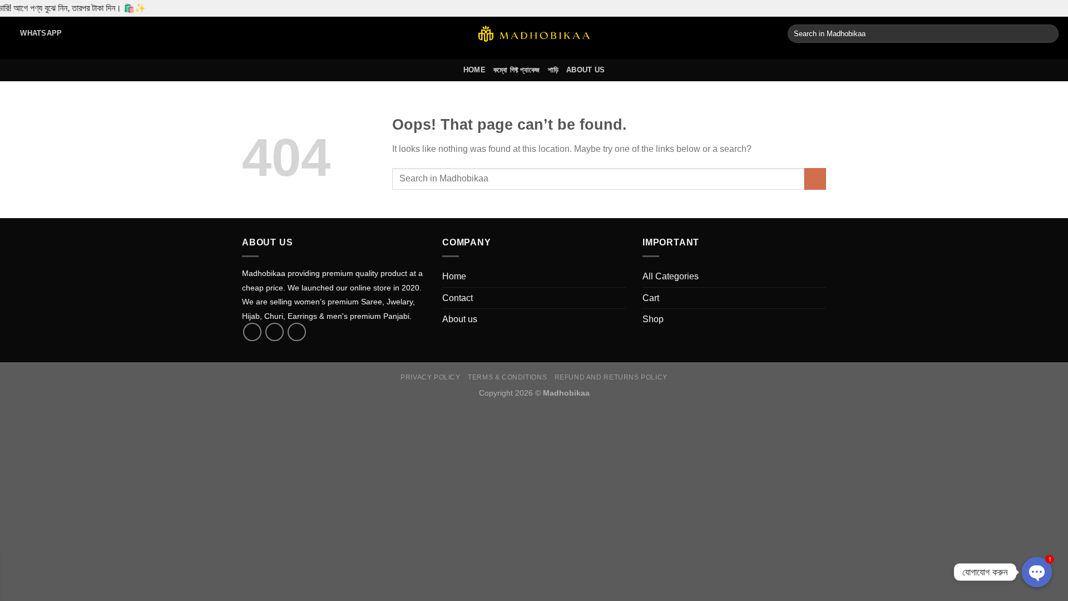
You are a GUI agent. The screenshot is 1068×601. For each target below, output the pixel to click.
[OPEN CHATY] (1037, 572)
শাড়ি (553, 70)
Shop (653, 319)
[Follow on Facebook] (252, 332)
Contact (457, 298)
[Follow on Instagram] (297, 332)
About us (585, 70)
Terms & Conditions (507, 377)
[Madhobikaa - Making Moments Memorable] (534, 34)
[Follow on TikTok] (274, 332)
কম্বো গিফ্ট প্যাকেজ (516, 70)
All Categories (670, 276)
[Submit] (1048, 33)
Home (474, 70)
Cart (650, 298)
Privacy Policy (430, 377)
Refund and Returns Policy (611, 377)
